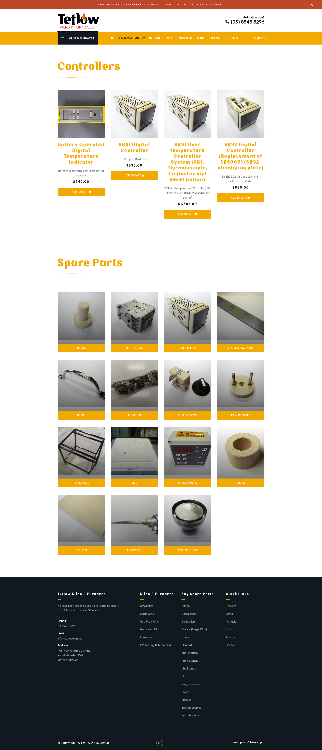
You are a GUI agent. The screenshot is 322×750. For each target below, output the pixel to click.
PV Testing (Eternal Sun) (156, 645)
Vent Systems (187, 550)
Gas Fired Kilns (149, 621)
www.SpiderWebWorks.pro (247, 742)
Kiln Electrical (188, 415)
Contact (232, 38)
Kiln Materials (240, 415)
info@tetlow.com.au (70, 638)
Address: (63, 645)
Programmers (187, 482)
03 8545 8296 (66, 626)
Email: (61, 633)
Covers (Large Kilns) (241, 348)
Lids (134, 482)
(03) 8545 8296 (247, 22)
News (170, 38)
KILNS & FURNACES (81, 38)
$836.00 (261, 38)
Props (240, 482)
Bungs (81, 348)
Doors (81, 415)
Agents (215, 38)
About (201, 38)
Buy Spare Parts (130, 38)
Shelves (81, 550)
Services (155, 38)
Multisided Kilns (150, 629)
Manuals (185, 38)
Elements (134, 415)
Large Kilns (147, 613)
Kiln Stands (81, 482)
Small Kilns (147, 606)
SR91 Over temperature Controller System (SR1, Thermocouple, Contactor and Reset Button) (188, 162)
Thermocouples (134, 550)
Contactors (134, 348)
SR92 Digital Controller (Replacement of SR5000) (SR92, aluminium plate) (241, 156)
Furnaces (146, 637)
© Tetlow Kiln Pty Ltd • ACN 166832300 (83, 743)
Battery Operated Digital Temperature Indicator (81, 153)
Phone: (62, 621)
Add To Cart (80, 192)
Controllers (187, 348)
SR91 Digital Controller (134, 147)
